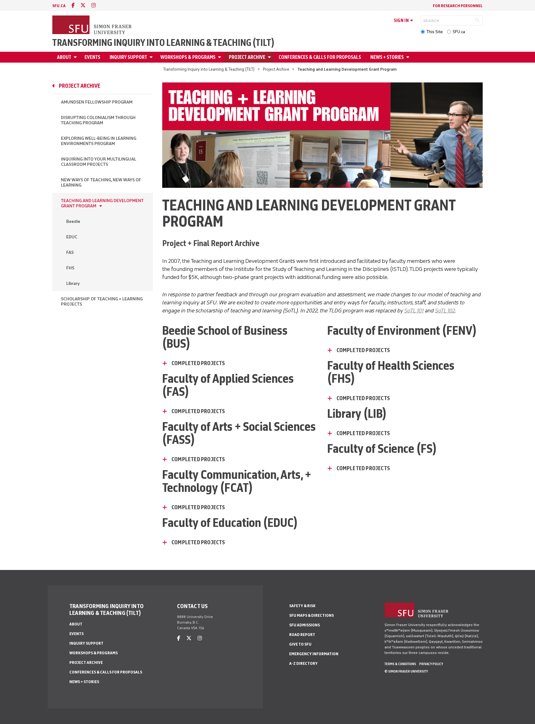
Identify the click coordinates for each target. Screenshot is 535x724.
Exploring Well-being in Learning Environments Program (98, 141)
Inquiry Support (128, 57)
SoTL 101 (414, 310)
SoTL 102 (445, 310)
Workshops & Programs (187, 57)
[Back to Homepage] (92, 25)
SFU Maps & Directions (311, 615)
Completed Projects (198, 363)
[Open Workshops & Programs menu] (220, 57)
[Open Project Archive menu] (270, 57)
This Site (434, 31)
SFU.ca (459, 31)
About (64, 57)
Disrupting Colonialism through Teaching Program (98, 120)
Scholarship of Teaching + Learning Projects (102, 301)
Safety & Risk (302, 605)
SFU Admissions (304, 625)
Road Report (302, 634)
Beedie (73, 221)
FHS (70, 268)
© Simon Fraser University (406, 671)
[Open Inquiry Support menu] (152, 57)
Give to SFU (300, 644)
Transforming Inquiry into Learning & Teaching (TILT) (163, 42)
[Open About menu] (76, 57)
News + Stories (387, 57)
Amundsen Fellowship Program (97, 102)
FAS (70, 252)
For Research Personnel (458, 5)
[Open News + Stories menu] (408, 57)
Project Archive (247, 57)
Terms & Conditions (400, 664)
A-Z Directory (303, 663)
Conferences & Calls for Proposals (320, 57)
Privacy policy (431, 664)
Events (92, 57)
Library (73, 283)
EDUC (71, 237)
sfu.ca (59, 5)
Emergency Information (313, 653)
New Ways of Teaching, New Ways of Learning (101, 182)
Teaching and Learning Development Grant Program (102, 203)
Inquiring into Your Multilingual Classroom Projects (98, 162)
